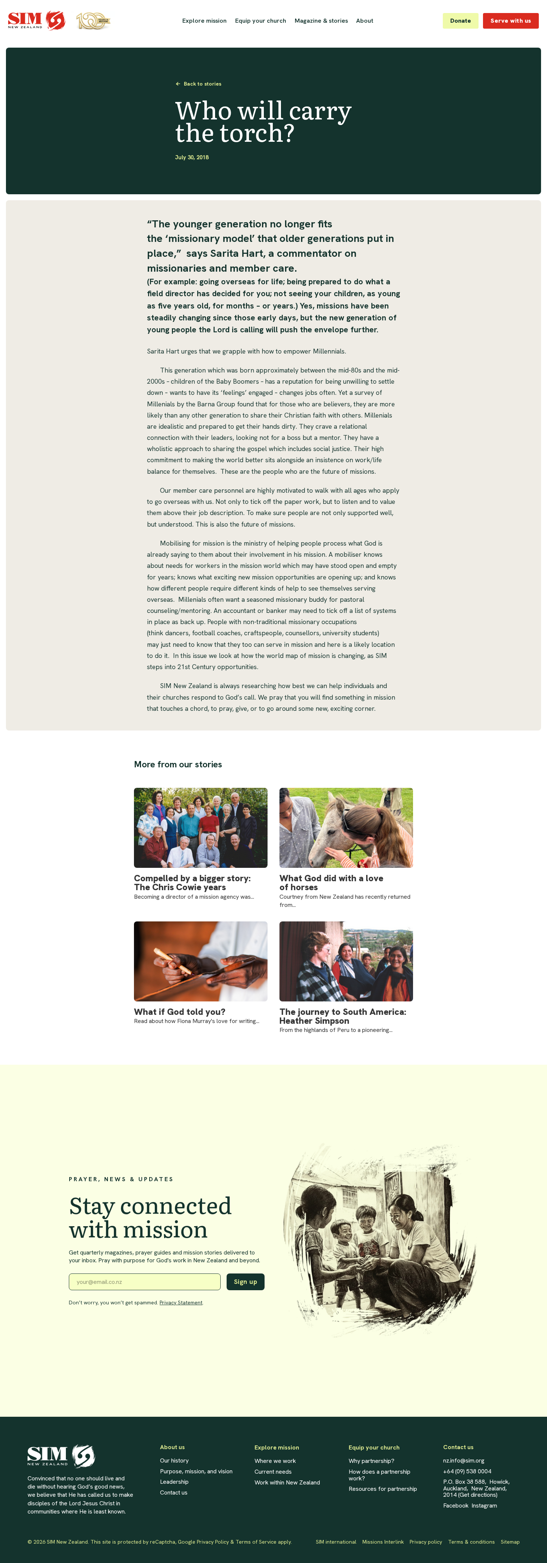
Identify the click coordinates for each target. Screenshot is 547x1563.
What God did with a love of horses (331, 883)
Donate (460, 21)
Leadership (174, 1482)
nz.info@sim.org (463, 1460)
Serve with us (510, 21)
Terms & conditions (471, 1541)
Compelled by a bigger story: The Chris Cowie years (192, 883)
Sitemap (510, 1541)
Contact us (174, 1492)
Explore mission (277, 1447)
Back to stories (202, 83)
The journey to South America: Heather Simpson (342, 1016)
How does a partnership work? (379, 1475)
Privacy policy (426, 1541)
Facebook (455, 1505)
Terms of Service (256, 1541)
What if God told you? (179, 1011)
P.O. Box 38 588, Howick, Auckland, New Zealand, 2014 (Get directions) (476, 1488)
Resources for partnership (383, 1489)
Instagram (484, 1505)
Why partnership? (371, 1461)
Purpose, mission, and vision (196, 1471)
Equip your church (260, 20)
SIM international (336, 1541)
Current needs (273, 1471)
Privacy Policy (213, 1541)
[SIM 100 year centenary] (93, 21)
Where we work (275, 1461)
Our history (174, 1460)
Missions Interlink (383, 1541)
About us (172, 1447)
